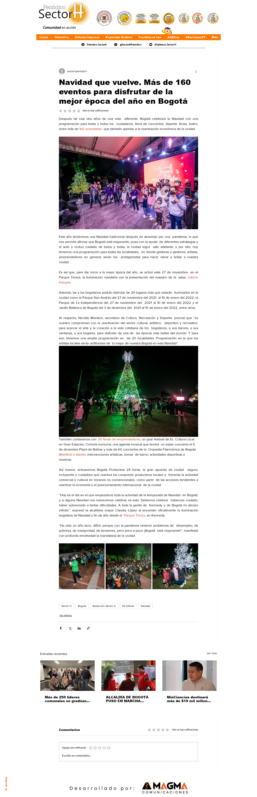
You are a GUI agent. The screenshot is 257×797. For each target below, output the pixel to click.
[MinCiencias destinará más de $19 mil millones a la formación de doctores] (189, 675)
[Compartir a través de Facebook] (60, 628)
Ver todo (212, 653)
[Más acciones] (196, 71)
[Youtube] (150, 44)
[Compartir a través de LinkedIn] (79, 628)
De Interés (128, 605)
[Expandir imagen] (82, 566)
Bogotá (82, 605)
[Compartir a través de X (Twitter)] (70, 628)
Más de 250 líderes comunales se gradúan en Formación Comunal (66, 699)
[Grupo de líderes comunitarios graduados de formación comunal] (67, 675)
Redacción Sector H (104, 605)
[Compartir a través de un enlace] (88, 628)
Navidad (145, 605)
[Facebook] (82, 44)
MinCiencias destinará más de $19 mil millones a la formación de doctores (189, 699)
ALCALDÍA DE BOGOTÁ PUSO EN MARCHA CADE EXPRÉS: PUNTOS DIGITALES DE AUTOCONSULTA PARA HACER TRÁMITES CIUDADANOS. (128, 699)
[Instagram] (115, 44)
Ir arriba (6, 784)
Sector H (66, 605)
